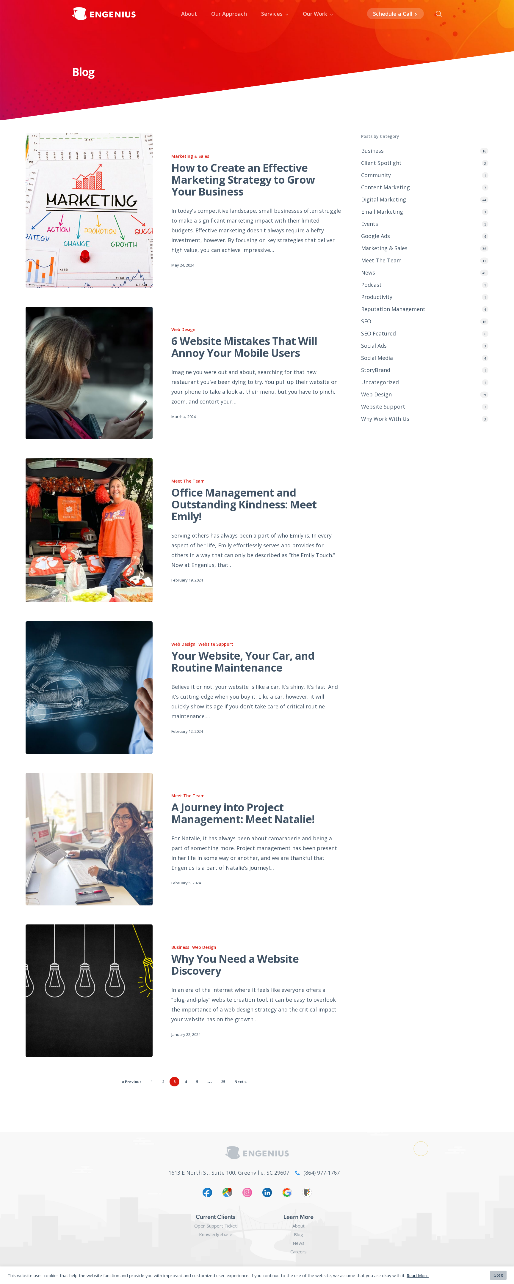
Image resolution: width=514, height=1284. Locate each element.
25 (223, 1081)
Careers (298, 1252)
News (368, 272)
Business (180, 947)
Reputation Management (393, 309)
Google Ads (375, 236)
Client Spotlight (381, 162)
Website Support (215, 644)
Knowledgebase (215, 1234)
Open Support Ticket (215, 1226)
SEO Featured (378, 333)
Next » (240, 1081)
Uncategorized (380, 382)
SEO (366, 321)
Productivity (376, 296)
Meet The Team (188, 481)
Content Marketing (385, 187)
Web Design (183, 329)
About (298, 1226)
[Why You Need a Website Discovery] (89, 990)
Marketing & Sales (190, 156)
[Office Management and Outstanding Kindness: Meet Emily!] (89, 530)
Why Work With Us (385, 418)
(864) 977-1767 (321, 1172)
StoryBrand (375, 370)
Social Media (377, 357)
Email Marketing (382, 211)
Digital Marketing (383, 199)
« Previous (132, 1081)
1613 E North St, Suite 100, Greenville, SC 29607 (228, 1172)
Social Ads (374, 345)
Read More (418, 1275)
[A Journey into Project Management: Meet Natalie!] (89, 839)
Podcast (371, 284)
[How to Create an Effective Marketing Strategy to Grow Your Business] (89, 210)
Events (369, 223)
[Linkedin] (267, 1194)
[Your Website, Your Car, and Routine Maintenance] (89, 687)
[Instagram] (247, 1194)
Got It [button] (498, 1275)
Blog (298, 1234)
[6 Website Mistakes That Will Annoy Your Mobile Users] (89, 373)
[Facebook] (207, 1194)
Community (376, 175)
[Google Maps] (227, 1194)
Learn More (298, 1216)
